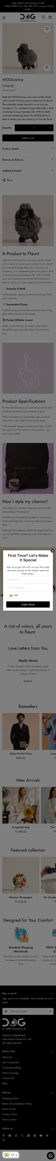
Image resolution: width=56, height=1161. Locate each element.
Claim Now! (28, 604)
